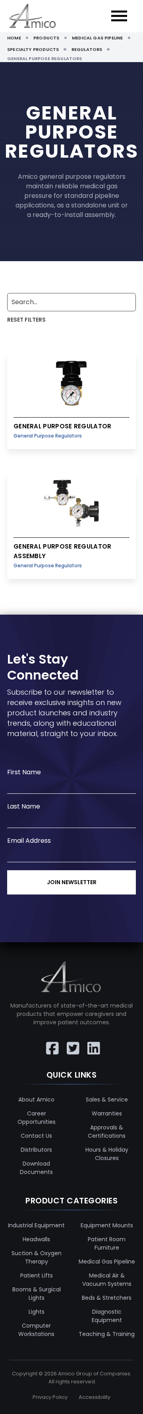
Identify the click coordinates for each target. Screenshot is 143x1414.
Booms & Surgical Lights (36, 1293)
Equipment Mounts (107, 1225)
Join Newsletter (72, 882)
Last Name (23, 806)
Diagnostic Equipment (107, 1316)
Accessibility (94, 1397)
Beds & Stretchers (106, 1298)
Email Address (29, 840)
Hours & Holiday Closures (106, 1154)
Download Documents (36, 1168)
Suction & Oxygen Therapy (37, 1257)
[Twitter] (71, 1043)
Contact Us (36, 1136)
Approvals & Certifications (107, 1131)
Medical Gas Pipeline (107, 1262)
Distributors (36, 1150)
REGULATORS (87, 49)
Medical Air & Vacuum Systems (106, 1279)
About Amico (36, 1099)
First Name (24, 772)
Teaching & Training (107, 1334)
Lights (36, 1312)
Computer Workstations (36, 1330)
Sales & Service (107, 1099)
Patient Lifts (36, 1275)
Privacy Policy (50, 1397)
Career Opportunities (36, 1117)
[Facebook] (51, 1043)
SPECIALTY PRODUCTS (33, 49)
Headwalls (36, 1239)
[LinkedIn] (92, 1043)
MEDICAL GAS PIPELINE (97, 38)
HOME (14, 38)
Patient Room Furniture (107, 1243)
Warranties (107, 1113)
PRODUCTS (46, 38)
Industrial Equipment (36, 1225)
